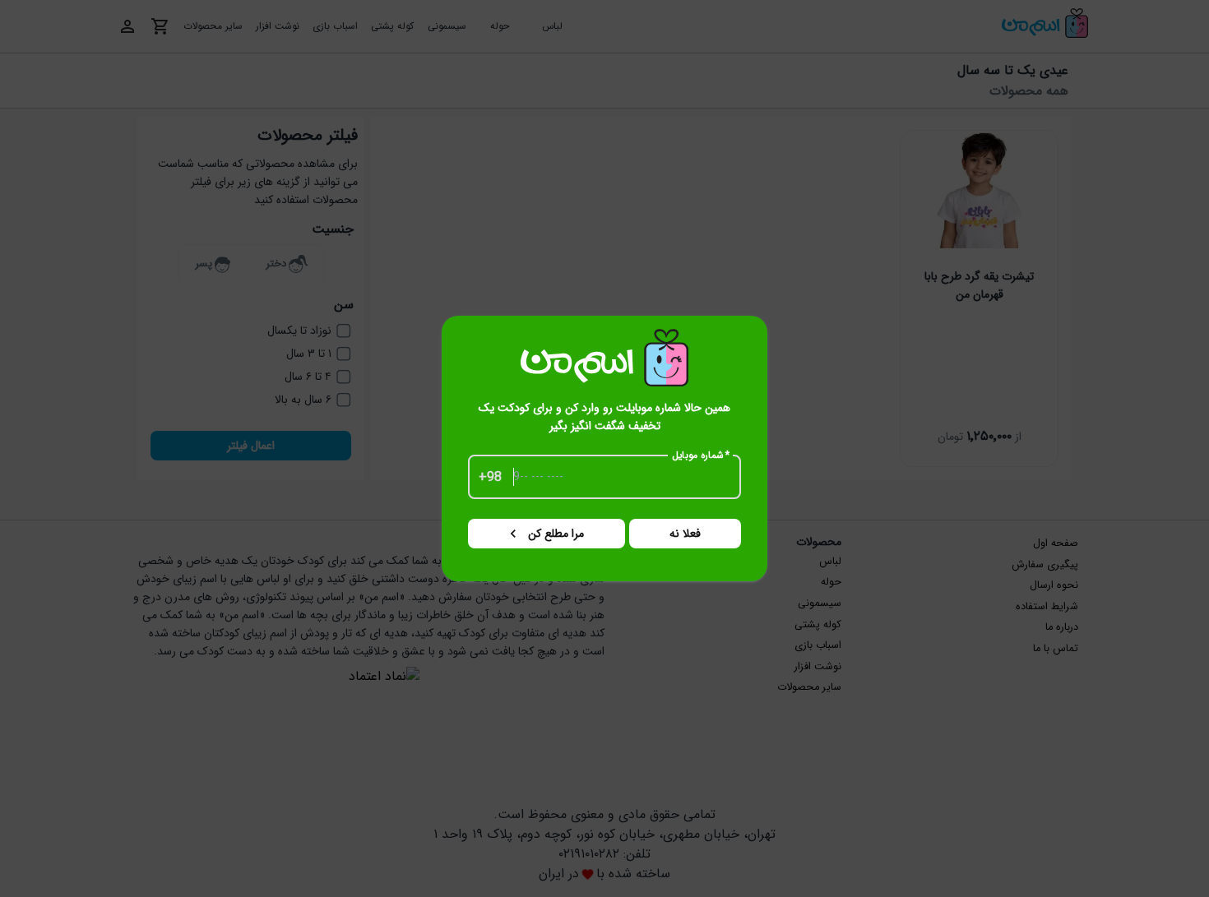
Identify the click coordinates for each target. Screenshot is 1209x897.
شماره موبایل (701, 455)
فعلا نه (685, 534)
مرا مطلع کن (556, 534)
